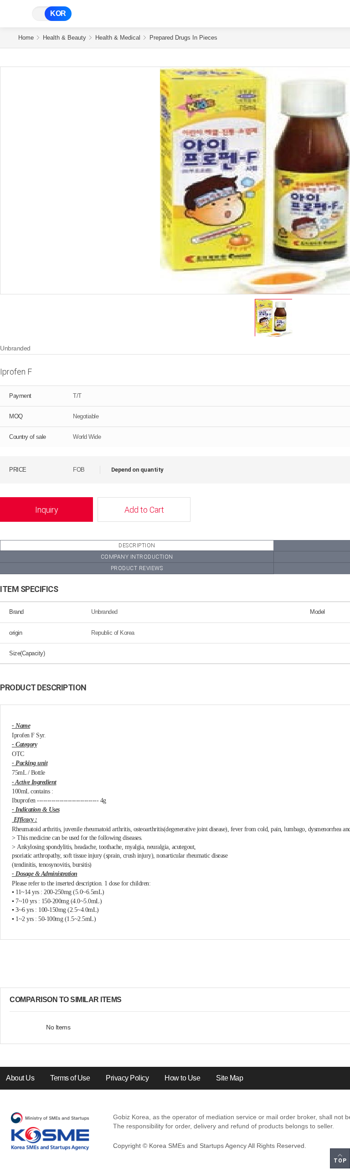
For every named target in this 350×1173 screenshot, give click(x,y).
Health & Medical (117, 37)
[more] (129, 1000)
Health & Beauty (64, 37)
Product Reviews (137, 568)
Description (136, 545)
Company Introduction (137, 557)
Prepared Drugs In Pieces (183, 37)
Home (26, 37)
